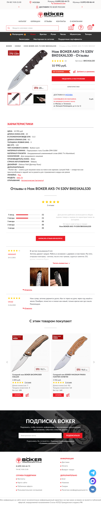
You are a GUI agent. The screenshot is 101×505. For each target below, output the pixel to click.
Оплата (65, 466)
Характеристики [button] (73, 86)
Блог (64, 479)
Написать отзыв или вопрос (50, 238)
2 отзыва (28, 382)
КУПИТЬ (18, 395)
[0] (90, 27)
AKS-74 (20, 178)
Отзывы (48, 21)
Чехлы (63, 34)
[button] (58, 3)
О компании (76, 21)
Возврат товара (68, 470)
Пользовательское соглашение (29, 490)
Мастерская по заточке (44, 39)
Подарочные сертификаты (70, 39)
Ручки (53, 34)
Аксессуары (24, 39)
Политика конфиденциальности (75, 490)
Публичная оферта (24, 486)
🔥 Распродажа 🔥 (17, 34)
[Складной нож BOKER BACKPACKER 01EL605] (30, 353)
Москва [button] (69, 95)
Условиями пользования (48, 443)
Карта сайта (22, 483)
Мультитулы (75, 34)
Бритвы (43, 34)
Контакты (61, 21)
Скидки (65, 486)
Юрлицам (35, 21)
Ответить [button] (28, 290)
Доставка (65, 462)
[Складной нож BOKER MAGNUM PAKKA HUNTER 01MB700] (70, 353)
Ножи (33, 34)
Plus (19, 175)
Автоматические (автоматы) (32, 180)
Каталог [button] (22, 21)
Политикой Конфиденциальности (62, 441)
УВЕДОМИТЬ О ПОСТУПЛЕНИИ (73, 79)
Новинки (65, 483)
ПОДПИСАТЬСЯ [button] (73, 436)
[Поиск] (8, 28)
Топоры (88, 34)
